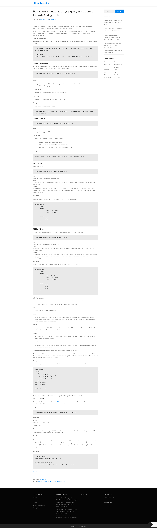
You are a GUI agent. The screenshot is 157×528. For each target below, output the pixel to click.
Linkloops (54, 19)
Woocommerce (108, 77)
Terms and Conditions (39, 505)
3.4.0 (58, 402)
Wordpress (43, 479)
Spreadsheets (117, 75)
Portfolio (88, 3)
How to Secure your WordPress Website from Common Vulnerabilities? (112, 45)
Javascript (116, 67)
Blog (113, 3)
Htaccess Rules (118, 64)
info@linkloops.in (109, 497)
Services (97, 3)
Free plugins (107, 64)
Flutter (115, 62)
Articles (35, 497)
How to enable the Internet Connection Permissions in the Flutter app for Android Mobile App (113, 37)
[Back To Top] (150, 524)
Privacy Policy (36, 508)
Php (115, 72)
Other (105, 72)
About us (79, 3)
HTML (105, 67)
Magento (106, 69)
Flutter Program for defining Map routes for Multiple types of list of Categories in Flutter (113, 30)
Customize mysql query (45, 481)
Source (35, 471)
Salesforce (107, 75)
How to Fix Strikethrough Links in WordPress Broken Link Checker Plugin (113, 22)
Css (105, 62)
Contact (121, 3)
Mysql (115, 69)
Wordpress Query (59, 481)
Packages (106, 3)
